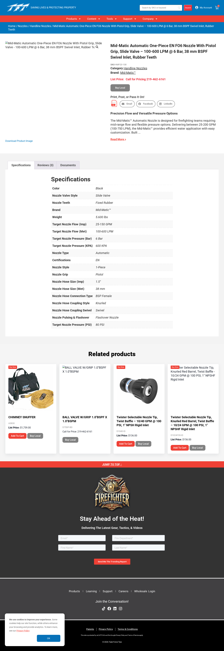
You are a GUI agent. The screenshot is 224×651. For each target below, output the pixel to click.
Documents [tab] (68, 165)
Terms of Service (133, 635)
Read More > (118, 139)
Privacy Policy (22, 630)
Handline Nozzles (40, 26)
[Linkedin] (115, 608)
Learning (91, 591)
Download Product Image (19, 141)
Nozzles (23, 26)
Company (148, 18)
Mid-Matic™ (128, 72)
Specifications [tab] (21, 165)
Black (99, 188)
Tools (110, 18)
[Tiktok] (103, 608)
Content (91, 18)
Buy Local (35, 435)
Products (71, 18)
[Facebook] (109, 608)
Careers (123, 591)
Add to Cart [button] (17, 435)
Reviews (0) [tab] (45, 165)
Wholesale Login (144, 591)
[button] (97, 47)
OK (48, 638)
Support (127, 18)
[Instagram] (120, 608)
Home (12, 26)
